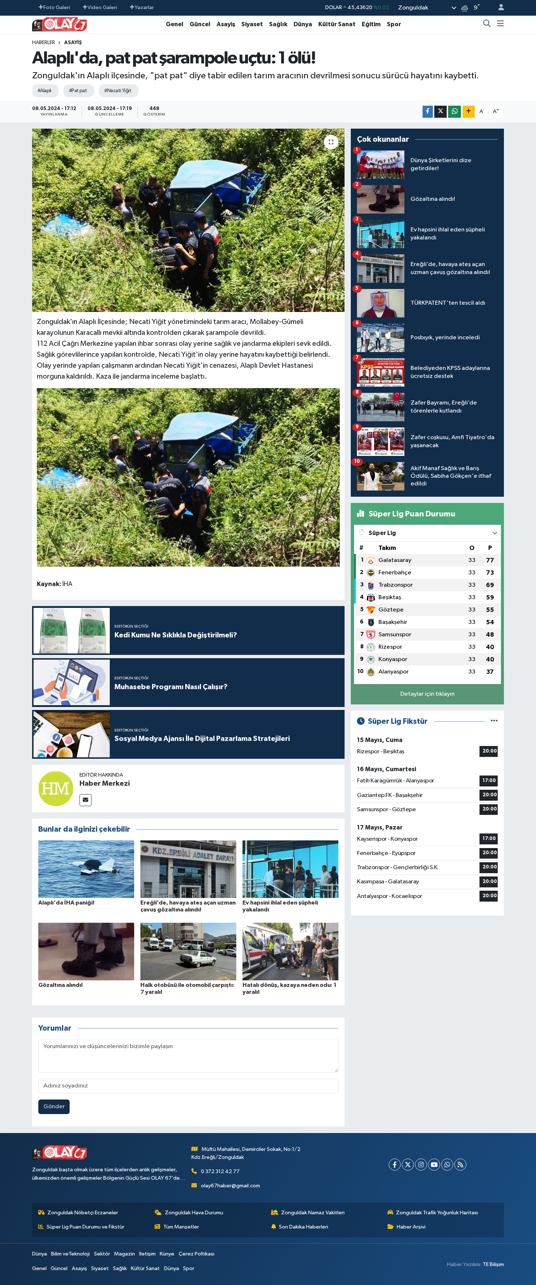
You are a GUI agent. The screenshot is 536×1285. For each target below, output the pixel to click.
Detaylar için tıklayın (427, 694)
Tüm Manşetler (181, 1227)
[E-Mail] (85, 800)
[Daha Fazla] (469, 112)
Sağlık (278, 24)
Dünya (303, 24)
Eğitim (371, 24)
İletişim (147, 1254)
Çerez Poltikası (196, 1254)
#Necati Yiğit (117, 90)
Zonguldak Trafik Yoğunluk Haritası (437, 1212)
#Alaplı (44, 90)
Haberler (43, 42)
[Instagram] (421, 1165)
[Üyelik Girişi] (498, 8)
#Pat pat (78, 90)
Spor (394, 24)
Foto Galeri (56, 7)
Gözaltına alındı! (60, 985)
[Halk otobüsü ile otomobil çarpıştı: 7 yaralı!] (188, 951)
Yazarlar (144, 7)
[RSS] (460, 1165)
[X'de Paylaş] (440, 112)
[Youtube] (434, 1165)
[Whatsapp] (447, 1165)
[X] (408, 1165)
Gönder (54, 1107)
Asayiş (226, 24)
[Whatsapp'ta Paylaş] (454, 112)
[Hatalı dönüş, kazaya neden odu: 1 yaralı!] (290, 951)
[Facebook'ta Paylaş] (428, 112)
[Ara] (487, 24)
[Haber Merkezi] (55, 788)
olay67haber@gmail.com (230, 1185)
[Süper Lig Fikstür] (494, 721)
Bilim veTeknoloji (70, 1254)
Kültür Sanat (337, 24)
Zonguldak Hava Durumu (194, 1212)
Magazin (124, 1254)
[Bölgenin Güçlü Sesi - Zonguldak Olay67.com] (59, 24)
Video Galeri (102, 7)
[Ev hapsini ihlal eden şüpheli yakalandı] (290, 869)
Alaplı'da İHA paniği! (66, 903)
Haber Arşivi (411, 1227)
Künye (167, 1254)
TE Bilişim (493, 1264)
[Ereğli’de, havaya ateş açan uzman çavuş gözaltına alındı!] (188, 869)
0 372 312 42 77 (220, 1171)
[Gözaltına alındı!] (86, 951)
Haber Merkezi (104, 783)
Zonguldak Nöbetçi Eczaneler (82, 1212)
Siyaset (252, 24)
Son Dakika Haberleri (303, 1227)
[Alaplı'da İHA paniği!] (86, 869)
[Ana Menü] (500, 24)
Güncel (200, 24)
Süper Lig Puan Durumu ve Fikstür (85, 1227)
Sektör (102, 1254)
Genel (174, 24)
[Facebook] (395, 1165)
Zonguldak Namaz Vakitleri (313, 1212)
